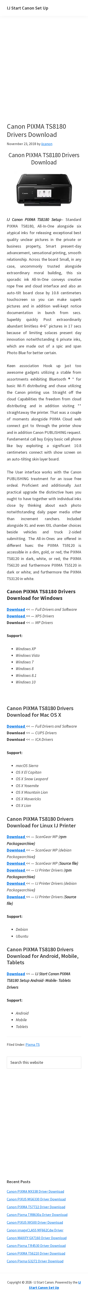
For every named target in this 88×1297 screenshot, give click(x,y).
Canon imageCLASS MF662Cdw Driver (35, 1230)
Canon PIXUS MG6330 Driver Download (36, 1199)
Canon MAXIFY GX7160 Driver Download (37, 1238)
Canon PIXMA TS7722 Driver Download (36, 1207)
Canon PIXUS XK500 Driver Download (35, 1222)
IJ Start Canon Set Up (27, 8)
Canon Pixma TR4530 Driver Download (36, 1245)
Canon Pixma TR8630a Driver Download (37, 1214)
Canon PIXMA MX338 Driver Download (35, 1191)
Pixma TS (32, 1044)
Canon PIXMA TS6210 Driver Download (36, 1253)
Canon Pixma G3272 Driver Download (35, 1261)
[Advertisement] (44, 75)
